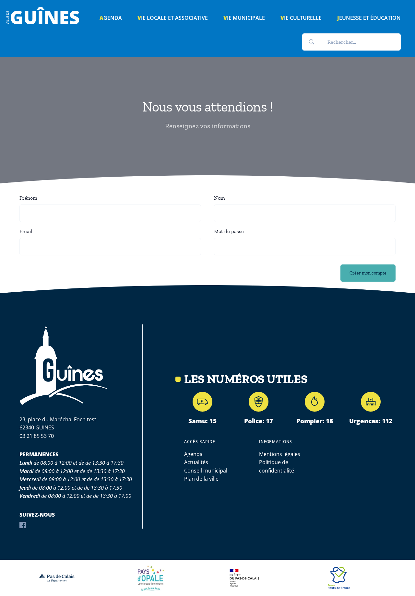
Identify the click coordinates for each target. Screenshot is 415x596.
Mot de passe (229, 231)
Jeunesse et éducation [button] (369, 17)
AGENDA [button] (111, 17)
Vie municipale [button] (244, 17)
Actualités (196, 462)
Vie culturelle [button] (301, 17)
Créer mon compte (368, 273)
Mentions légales (279, 454)
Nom (219, 198)
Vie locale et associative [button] (172, 17)
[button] (311, 42)
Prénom (28, 198)
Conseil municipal (205, 470)
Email (25, 231)
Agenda (193, 454)
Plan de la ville (201, 478)
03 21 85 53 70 (36, 435)
